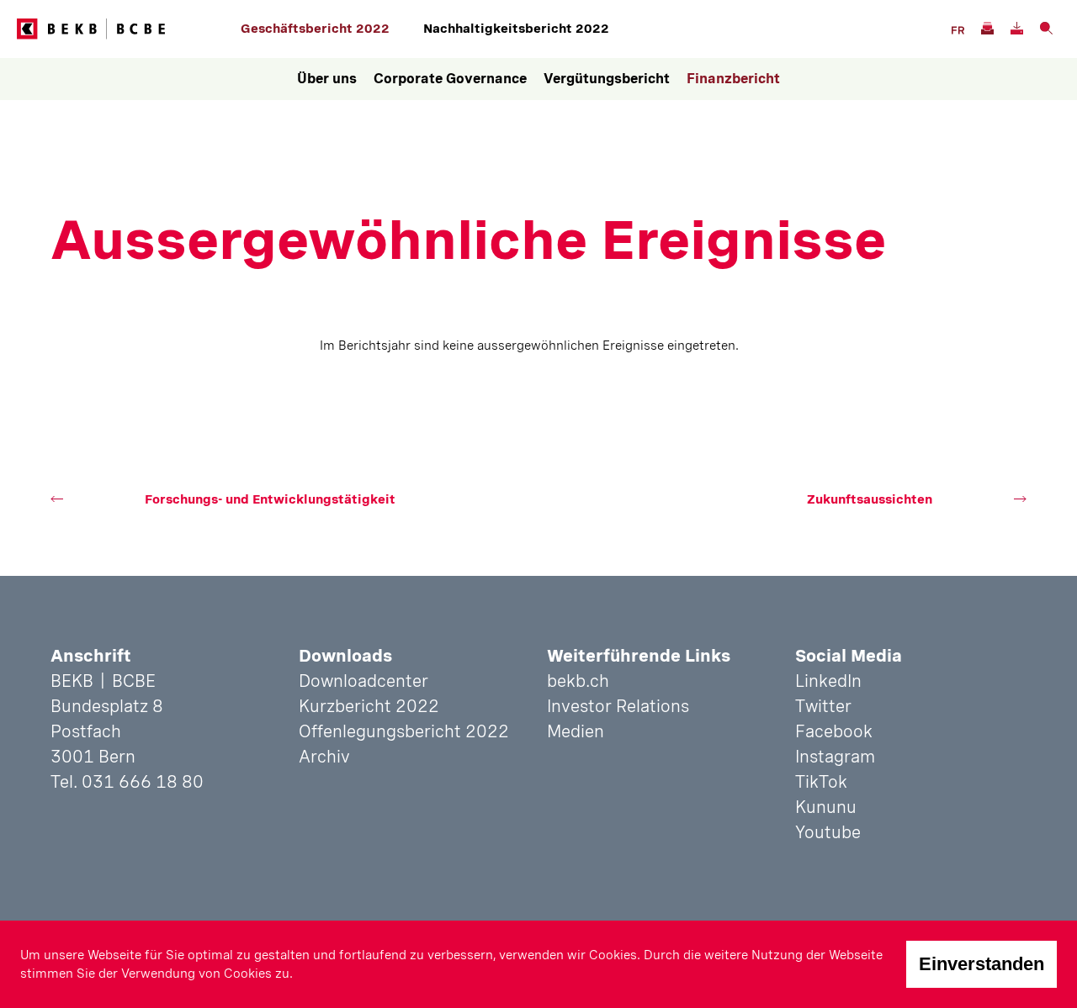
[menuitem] (327, 79)
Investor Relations (618, 706)
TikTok (821, 782)
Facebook (834, 731)
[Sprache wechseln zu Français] (957, 28)
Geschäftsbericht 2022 (315, 28)
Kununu (826, 807)
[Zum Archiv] (986, 26)
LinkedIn (828, 681)
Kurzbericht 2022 (369, 706)
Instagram (835, 757)
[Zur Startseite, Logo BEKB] (124, 29)
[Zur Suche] (1045, 26)
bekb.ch (578, 681)
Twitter (823, 706)
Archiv (324, 757)
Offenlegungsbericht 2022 (404, 731)
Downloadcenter (363, 681)
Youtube (828, 832)
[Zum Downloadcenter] (1016, 26)
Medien (575, 731)
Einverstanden (981, 963)
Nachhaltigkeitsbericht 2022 (516, 28)
